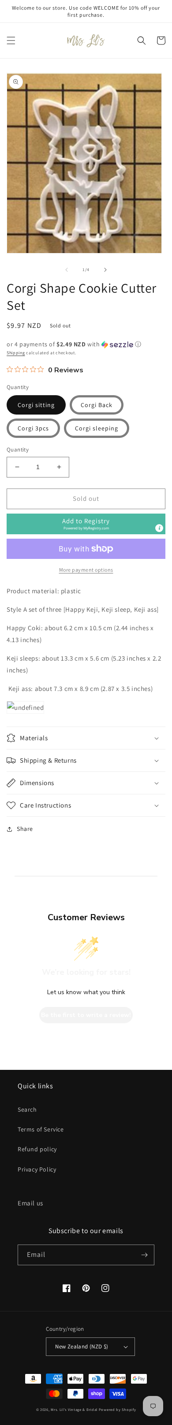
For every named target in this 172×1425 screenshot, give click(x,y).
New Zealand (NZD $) (81, 1346)
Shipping (16, 353)
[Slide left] (66, 269)
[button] (11, 40)
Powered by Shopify (117, 1409)
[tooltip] (159, 528)
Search (27, 1109)
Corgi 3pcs (33, 428)
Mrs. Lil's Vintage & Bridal (74, 1409)
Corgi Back (96, 405)
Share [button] (25, 829)
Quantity (18, 449)
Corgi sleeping (96, 428)
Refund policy (37, 1149)
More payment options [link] (86, 569)
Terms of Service (41, 1129)
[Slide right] (105, 269)
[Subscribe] (144, 1255)
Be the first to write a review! (86, 1015)
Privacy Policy (37, 1169)
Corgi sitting (36, 405)
